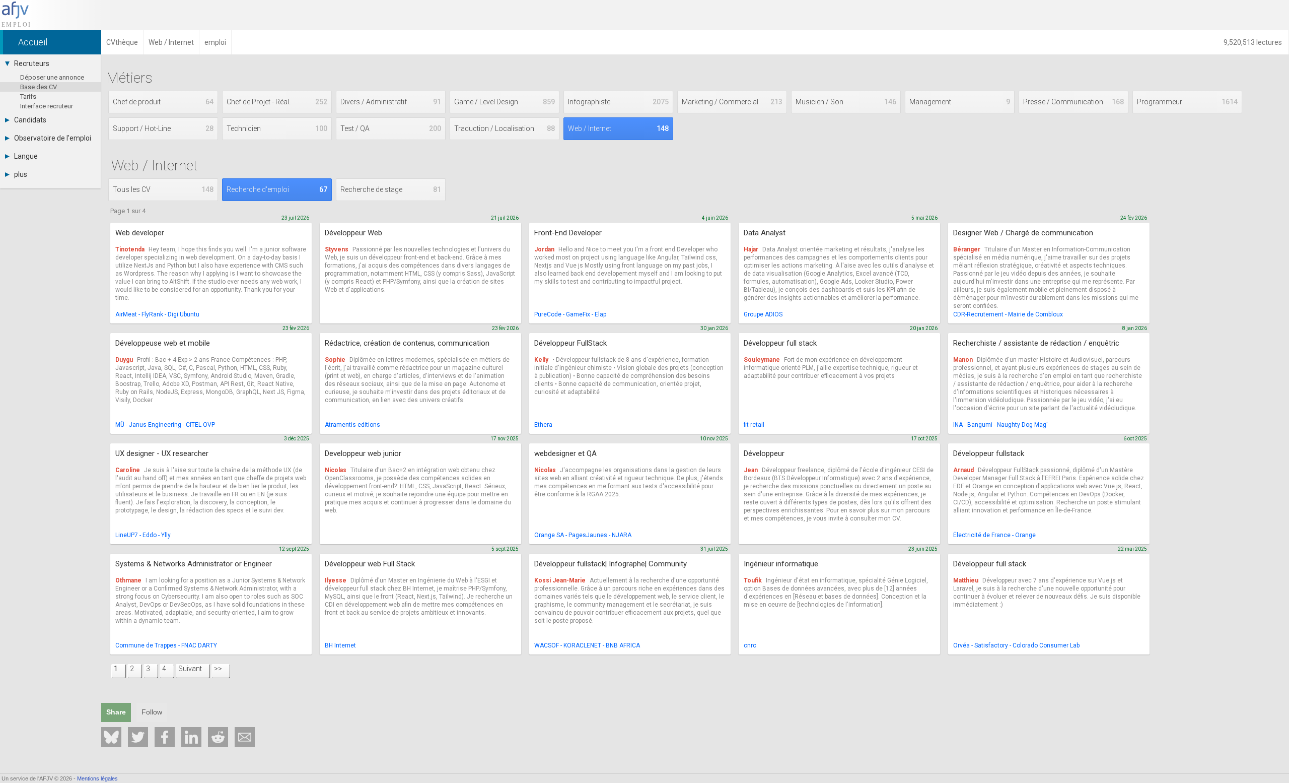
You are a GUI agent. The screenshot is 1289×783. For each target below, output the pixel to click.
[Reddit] (218, 737)
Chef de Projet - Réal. (277, 102)
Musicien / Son (846, 102)
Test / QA (390, 128)
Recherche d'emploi (277, 189)
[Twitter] (138, 737)
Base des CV (38, 87)
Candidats (30, 120)
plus (20, 174)
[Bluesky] (111, 737)
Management (959, 102)
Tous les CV (163, 189)
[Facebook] (165, 737)
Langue (26, 156)
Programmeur (1187, 102)
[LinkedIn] (191, 737)
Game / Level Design (504, 102)
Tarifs (28, 96)
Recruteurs (31, 63)
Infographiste (618, 102)
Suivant (190, 669)
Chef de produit (163, 102)
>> (218, 669)
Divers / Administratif (390, 102)
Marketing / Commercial (732, 102)
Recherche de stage (390, 189)
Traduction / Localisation (504, 128)
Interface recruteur (46, 106)
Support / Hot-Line (163, 128)
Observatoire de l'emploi (52, 138)
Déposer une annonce (52, 77)
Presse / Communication (1073, 102)
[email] (245, 737)
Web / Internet (618, 128)
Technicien (277, 128)
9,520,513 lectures (1253, 42)
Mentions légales (97, 778)
